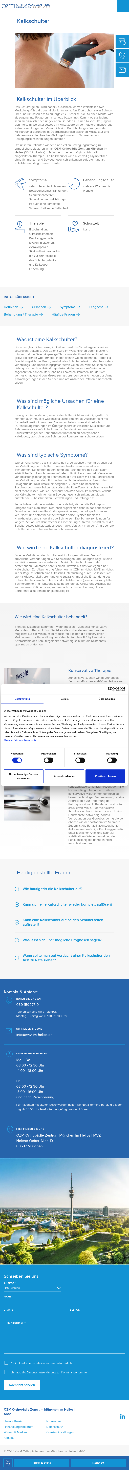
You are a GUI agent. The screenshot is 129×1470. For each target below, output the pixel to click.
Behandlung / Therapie (21, 315)
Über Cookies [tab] (107, 698)
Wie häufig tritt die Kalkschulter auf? (52, 889)
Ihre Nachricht (15, 1323)
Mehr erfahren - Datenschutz (22, 740)
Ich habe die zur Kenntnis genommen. (49, 1372)
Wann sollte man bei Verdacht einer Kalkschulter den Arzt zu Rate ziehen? (66, 957)
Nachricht (98, 1463)
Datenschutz (54, 1427)
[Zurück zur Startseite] (26, 6)
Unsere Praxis (13, 1421)
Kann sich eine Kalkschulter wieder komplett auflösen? (67, 904)
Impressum (53, 1421)
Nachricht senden (22, 1385)
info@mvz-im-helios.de (34, 1035)
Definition (11, 307)
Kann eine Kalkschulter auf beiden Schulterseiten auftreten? (63, 922)
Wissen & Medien (15, 1432)
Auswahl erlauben (64, 776)
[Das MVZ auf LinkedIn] (122, 1416)
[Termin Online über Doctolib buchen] (122, 41)
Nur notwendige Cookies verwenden (23, 776)
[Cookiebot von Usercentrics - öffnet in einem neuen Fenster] (110, 689)
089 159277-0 (27, 1005)
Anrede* (9, 1283)
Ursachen (39, 307)
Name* (8, 1296)
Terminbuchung (41, 1463)
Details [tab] (64, 698)
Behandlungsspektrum (18, 1427)
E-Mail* (8, 1309)
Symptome (68, 307)
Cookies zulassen (105, 776)
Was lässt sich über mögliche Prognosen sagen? (62, 940)
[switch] (48, 760)
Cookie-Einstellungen (60, 1432)
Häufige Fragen (63, 315)
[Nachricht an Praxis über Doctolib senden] (122, 70)
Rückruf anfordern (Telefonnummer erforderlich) (41, 1363)
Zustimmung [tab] (22, 698)
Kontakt (9, 1438)
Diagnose (96, 307)
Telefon (74, 1309)
